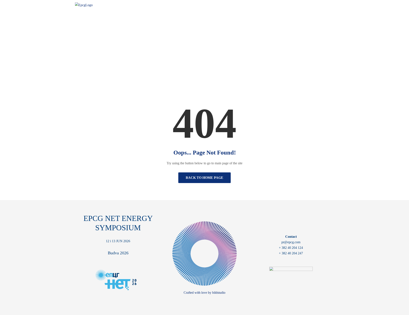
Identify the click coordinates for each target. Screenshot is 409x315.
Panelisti (278, 6)
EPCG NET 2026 (232, 6)
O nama (206, 6)
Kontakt (324, 6)
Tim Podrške (301, 6)
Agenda (258, 6)
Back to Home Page (204, 177)
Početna (191, 55)
